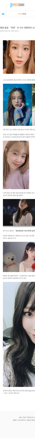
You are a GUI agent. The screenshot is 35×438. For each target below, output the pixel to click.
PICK (22, 14)
